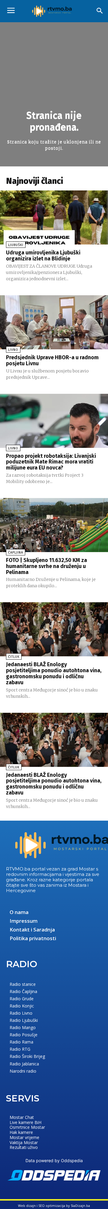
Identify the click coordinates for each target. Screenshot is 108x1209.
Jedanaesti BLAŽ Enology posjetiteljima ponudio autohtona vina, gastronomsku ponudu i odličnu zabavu (53, 673)
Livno (13, 350)
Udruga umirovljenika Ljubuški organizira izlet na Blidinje (43, 255)
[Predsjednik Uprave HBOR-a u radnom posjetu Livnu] (54, 322)
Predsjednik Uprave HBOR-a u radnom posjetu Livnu (52, 360)
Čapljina (15, 552)
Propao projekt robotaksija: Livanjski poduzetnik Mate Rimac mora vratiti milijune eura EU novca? (51, 462)
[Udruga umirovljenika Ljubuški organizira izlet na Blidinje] (54, 217)
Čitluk (14, 657)
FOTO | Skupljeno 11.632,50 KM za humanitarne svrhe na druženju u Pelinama (46, 566)
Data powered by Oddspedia (54, 1160)
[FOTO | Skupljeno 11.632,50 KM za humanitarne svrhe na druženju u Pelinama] (54, 525)
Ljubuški (15, 245)
